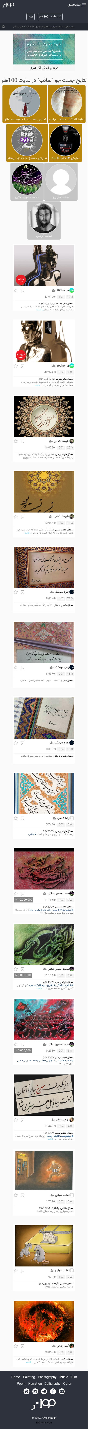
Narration (35, 1384)
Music (63, 1377)
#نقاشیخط (67, 910)
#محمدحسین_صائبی (28, 1060)
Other (67, 1384)
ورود (30, 16)
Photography (47, 1377)
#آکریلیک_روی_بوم (52, 910)
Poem (21, 1384)
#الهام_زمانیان (53, 1136)
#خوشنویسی (66, 1136)
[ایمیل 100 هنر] (62, 1391)
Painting (29, 1377)
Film (74, 1377)
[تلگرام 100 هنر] (44, 1391)
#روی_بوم (47, 985)
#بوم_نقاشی (45, 1060)
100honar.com (44, 1422)
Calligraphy (52, 1384)
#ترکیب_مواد (35, 910)
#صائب (32, 834)
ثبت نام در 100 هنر (50, 16)
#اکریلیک (57, 985)
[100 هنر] (8, 5)
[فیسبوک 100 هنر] (53, 1391)
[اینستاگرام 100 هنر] (35, 1391)
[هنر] (84, 4)
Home (15, 1377)
